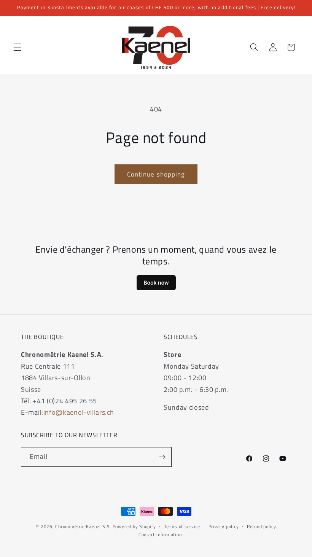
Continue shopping (156, 174)
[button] (17, 47)
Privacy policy (224, 526)
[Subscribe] (162, 457)
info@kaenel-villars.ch (79, 412)
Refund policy (261, 526)
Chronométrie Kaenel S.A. (83, 526)
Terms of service (182, 526)
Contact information (160, 534)
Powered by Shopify (134, 526)
